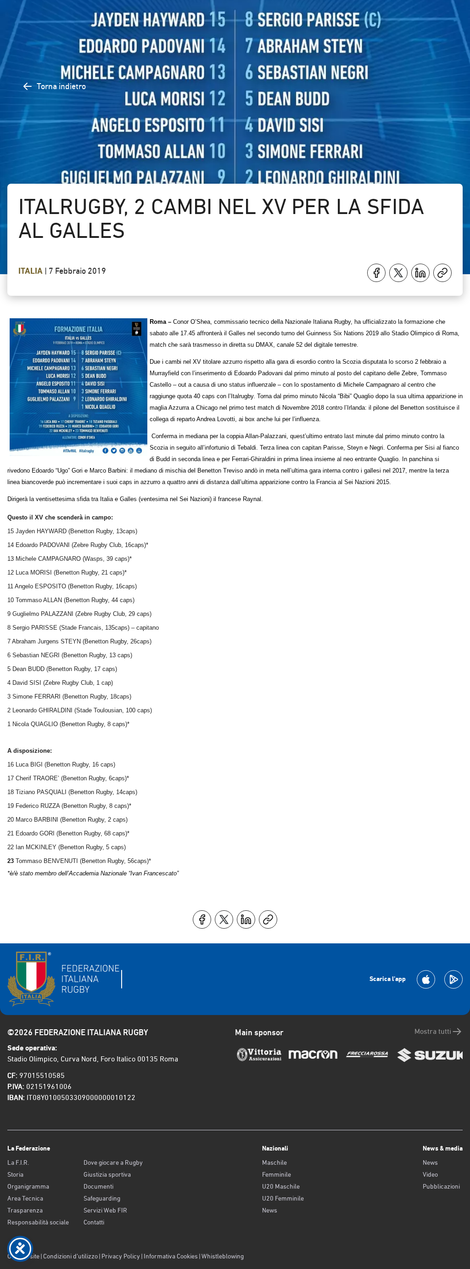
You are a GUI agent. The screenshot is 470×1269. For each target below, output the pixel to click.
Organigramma (28, 1186)
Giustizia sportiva (107, 1174)
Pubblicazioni (441, 1186)
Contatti (94, 1222)
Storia (15, 1174)
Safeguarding (102, 1198)
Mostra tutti (432, 1031)
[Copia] (442, 273)
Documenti (98, 1186)
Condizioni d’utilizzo (70, 1256)
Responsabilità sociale (38, 1222)
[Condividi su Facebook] (376, 273)
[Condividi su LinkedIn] (420, 273)
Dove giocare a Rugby (113, 1162)
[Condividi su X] (398, 273)
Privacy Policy (120, 1256)
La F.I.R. (18, 1162)
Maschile (274, 1162)
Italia (31, 271)
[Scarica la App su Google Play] (453, 979)
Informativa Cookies (171, 1256)
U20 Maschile (281, 1186)
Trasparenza (25, 1210)
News (269, 1210)
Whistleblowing (222, 1256)
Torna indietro (61, 86)
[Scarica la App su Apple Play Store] (426, 979)
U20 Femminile (283, 1198)
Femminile (276, 1174)
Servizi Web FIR (105, 1210)
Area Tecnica (25, 1198)
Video (430, 1174)
